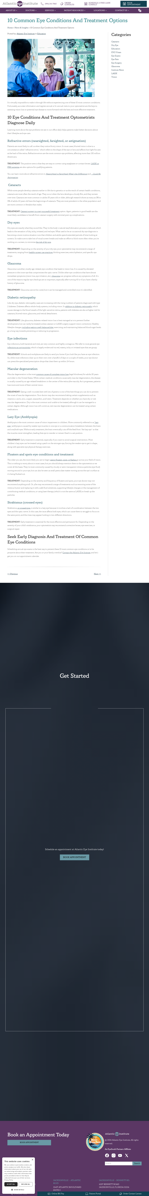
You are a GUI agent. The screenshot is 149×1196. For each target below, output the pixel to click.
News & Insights (21, 28)
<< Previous (12, 574)
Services (49, 10)
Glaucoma (115, 66)
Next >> (97, 574)
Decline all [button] (25, 1184)
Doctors (30, 10)
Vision (114, 77)
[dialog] (18, 1175)
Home (10, 28)
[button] (18, 1190)
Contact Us (121, 10)
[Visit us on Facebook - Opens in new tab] (107, 1155)
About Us (10, 10)
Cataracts (115, 42)
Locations (99, 10)
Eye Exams (115, 56)
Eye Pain (115, 59)
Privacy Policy (8, 1180)
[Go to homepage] (20, 4)
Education (41, 34)
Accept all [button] (11, 1184)
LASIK (114, 73)
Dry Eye (114, 45)
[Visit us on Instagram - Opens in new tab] (113, 1155)
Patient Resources (74, 10)
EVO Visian (116, 52)
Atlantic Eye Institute (26, 34)
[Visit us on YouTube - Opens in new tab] (120, 1155)
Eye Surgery (116, 63)
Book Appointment (74, 857)
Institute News (117, 70)
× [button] (32, 1160)
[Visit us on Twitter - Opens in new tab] (126, 1155)
